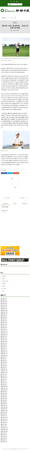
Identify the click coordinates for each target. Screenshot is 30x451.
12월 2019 (3, 407)
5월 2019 (3, 419)
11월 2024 (3, 312)
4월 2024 (3, 324)
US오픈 (4, 283)
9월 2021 (3, 374)
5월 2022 (3, 360)
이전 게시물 (22, 197)
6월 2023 (3, 341)
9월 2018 (3, 433)
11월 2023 (3, 332)
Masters (4, 276)
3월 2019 (3, 422)
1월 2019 (3, 426)
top (3, 290)
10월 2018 (3, 431)
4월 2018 (3, 441)
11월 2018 (3, 429)
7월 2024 (3, 319)
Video (3, 286)
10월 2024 (3, 313)
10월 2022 (3, 355)
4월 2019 (3, 420)
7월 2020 (3, 395)
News (15, 22)
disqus (15, 203)
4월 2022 (3, 362)
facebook (4, 173)
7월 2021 (3, 377)
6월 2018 (3, 438)
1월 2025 (3, 308)
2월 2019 (3, 424)
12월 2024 (3, 310)
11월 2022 (3, 353)
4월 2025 (3, 303)
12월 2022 (3, 351)
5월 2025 (3, 301)
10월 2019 (3, 410)
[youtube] (17, 1)
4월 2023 (3, 344)
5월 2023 (3, 343)
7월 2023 (3, 339)
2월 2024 (3, 327)
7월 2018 (3, 436)
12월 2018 (3, 427)
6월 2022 (3, 358)
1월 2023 (3, 350)
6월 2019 (3, 417)
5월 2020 (3, 398)
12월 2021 (3, 369)
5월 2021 (3, 379)
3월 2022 (3, 363)
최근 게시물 (7, 197)
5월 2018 (3, 439)
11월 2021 (3, 370)
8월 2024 (3, 317)
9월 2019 (3, 412)
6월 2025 (3, 300)
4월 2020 (3, 400)
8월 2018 (3, 434)
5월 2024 (3, 322)
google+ (16, 173)
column (4, 288)
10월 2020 (3, 389)
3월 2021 (3, 381)
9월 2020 (3, 391)
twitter (10, 173)
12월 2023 (3, 331)
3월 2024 (3, 326)
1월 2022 (3, 367)
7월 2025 (3, 298)
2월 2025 (3, 307)
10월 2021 (3, 372)
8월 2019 (3, 414)
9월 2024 (3, 315)
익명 (11, 30)
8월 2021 (3, 376)
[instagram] (14, 1)
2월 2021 (3, 383)
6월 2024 (3, 320)
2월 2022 (3, 365)
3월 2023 (3, 346)
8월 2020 (3, 393)
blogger (5, 203)
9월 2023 (3, 336)
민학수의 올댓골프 (13, 448)
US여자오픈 (5, 281)
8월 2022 (3, 357)
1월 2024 (3, 329)
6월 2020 (3, 396)
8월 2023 (3, 338)
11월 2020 (3, 388)
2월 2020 (3, 403)
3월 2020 (3, 402)
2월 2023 (3, 348)
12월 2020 (3, 386)
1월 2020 (3, 405)
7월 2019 (3, 415)
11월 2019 (3, 408)
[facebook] (11, 1)
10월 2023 (3, 334)
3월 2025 (3, 305)
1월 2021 (3, 384)
